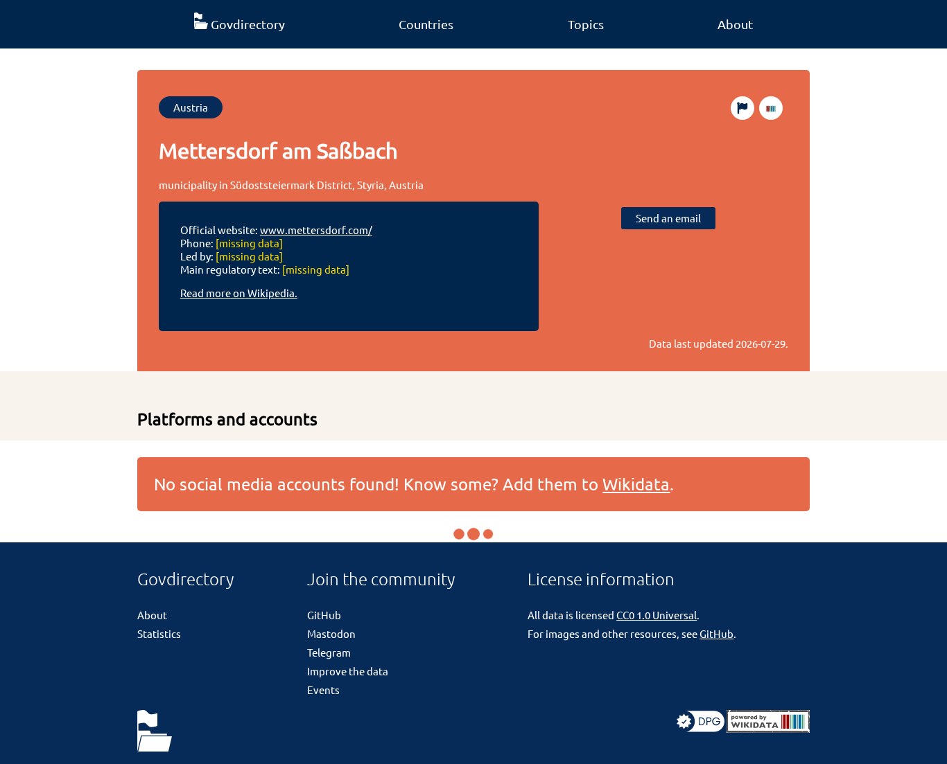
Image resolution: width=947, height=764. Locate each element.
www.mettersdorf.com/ (316, 229)
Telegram (329, 652)
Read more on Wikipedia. (238, 292)
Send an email (668, 217)
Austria (190, 107)
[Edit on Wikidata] (771, 108)
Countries (426, 24)
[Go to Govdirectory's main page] (154, 732)
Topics (586, 24)
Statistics (159, 633)
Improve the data (347, 670)
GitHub (324, 614)
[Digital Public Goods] (700, 728)
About (735, 24)
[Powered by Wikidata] (768, 728)
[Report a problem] (742, 108)
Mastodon (331, 633)
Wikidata (636, 484)
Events (323, 689)
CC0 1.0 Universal (656, 614)
